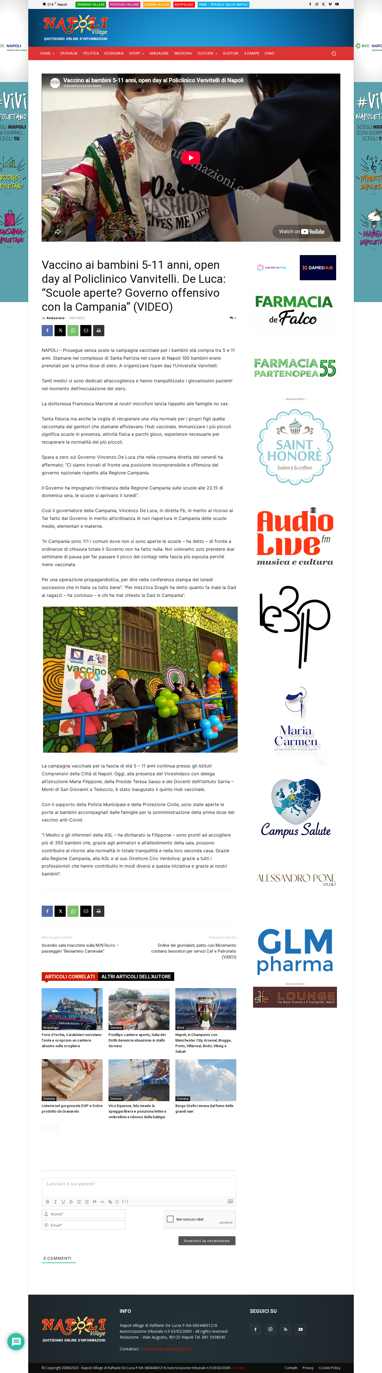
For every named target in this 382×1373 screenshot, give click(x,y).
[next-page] (54, 1128)
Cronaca (116, 1028)
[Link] (110, 1201)
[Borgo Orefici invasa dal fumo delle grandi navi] (205, 1080)
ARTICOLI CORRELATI (70, 976)
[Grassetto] (47, 1201)
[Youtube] (337, 4)
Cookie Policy (329, 1367)
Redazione (56, 318)
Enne (180, 1028)
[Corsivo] (55, 1201)
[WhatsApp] (73, 330)
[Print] (98, 330)
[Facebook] (310, 4)
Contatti (291, 1367)
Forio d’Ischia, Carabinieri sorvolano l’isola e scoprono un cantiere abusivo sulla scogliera (72, 1040)
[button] (333, 53)
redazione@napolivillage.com (166, 1348)
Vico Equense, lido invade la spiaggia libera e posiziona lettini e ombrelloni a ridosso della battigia (137, 1111)
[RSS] (285, 1329)
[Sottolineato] (63, 1201)
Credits (238, 1367)
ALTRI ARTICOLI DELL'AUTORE (136, 976)
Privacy (308, 1367)
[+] (125, 1201)
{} (117, 1201)
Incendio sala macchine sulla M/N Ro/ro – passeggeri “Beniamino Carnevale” (80, 948)
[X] (323, 4)
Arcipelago (51, 1028)
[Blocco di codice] (102, 1201)
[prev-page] (45, 1128)
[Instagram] (316, 4)
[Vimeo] (330, 4)
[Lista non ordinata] (87, 1201)
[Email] (85, 330)
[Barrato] (71, 1201)
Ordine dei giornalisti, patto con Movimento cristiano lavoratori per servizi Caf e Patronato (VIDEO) (193, 951)
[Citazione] (94, 1201)
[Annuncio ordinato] (79, 1201)
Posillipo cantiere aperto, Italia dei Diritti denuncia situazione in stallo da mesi (137, 1040)
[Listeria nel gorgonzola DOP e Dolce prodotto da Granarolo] (72, 1080)
